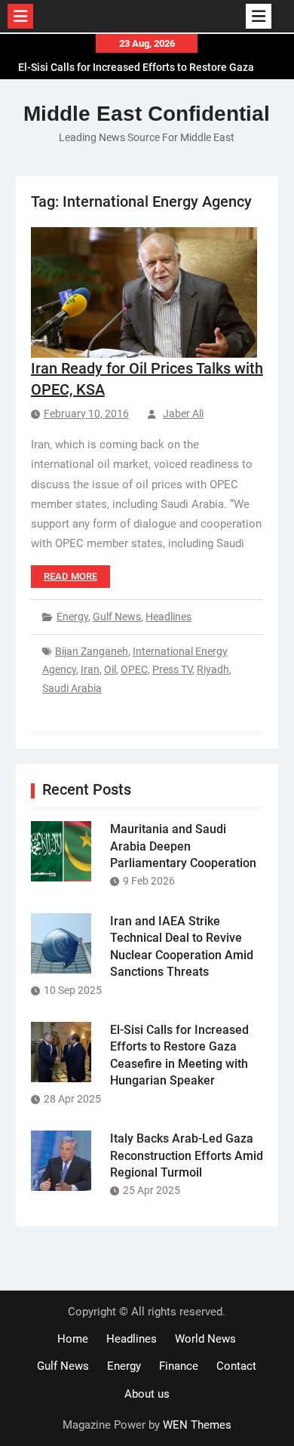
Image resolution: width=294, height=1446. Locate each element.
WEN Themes (197, 1425)
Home (72, 1339)
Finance (178, 1366)
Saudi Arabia (72, 688)
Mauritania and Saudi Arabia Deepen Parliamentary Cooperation (183, 846)
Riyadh (213, 669)
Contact (236, 1366)
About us (147, 1394)
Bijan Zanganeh (91, 651)
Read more (70, 576)
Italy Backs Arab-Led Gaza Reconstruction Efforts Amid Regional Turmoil (186, 1155)
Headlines (168, 617)
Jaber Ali (183, 414)
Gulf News (117, 617)
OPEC (134, 669)
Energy (72, 617)
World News (205, 1339)
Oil (110, 669)
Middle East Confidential (146, 113)
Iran (90, 669)
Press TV (172, 669)
